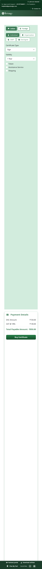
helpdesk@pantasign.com (9, 6)
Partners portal (13, 562)
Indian (12, 29)
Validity (9, 54)
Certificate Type (12, 45)
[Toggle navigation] (37, 13)
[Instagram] (30, 566)
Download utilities (29, 562)
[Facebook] (34, 566)
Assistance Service (16, 67)
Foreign (25, 29)
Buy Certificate (21, 337)
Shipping (12, 71)
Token (11, 64)
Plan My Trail (13, 566)
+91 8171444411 (20, 4)
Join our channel (34, 1)
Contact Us (37, 8)
